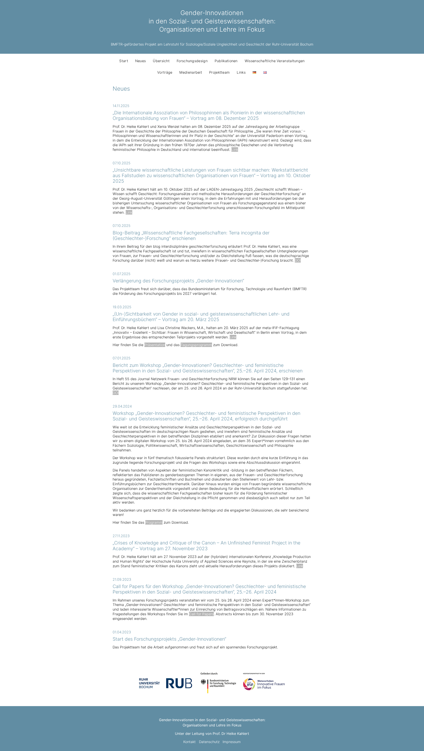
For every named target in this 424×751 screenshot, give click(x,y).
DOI (298, 260)
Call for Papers (201, 614)
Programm (154, 522)
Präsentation (154, 345)
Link (234, 149)
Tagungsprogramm (196, 345)
